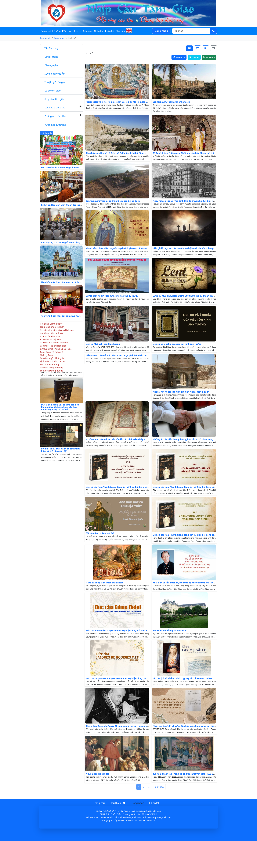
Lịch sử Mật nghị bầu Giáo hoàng (103, 344)
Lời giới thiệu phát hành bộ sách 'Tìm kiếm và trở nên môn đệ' (60, 431)
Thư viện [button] (120, 31)
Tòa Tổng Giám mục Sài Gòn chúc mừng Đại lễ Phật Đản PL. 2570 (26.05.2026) (80, 315)
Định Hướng (51, 56)
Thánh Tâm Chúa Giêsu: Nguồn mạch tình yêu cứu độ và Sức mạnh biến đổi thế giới (129, 248)
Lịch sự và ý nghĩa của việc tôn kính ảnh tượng (177, 344)
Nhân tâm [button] (99, 31)
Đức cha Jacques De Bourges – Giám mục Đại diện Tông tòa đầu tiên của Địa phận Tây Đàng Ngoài (136, 678)
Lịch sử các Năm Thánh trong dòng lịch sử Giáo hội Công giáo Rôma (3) (122, 487)
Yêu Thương (51, 48)
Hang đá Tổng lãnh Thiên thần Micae (104, 582)
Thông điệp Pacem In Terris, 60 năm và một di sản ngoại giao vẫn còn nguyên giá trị (129, 726)
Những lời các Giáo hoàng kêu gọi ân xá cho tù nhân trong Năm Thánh (189, 439)
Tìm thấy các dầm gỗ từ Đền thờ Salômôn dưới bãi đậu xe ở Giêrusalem (123, 153)
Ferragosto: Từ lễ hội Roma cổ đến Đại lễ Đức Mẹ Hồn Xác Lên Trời (120, 101)
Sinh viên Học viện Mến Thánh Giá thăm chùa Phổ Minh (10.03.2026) (76, 204)
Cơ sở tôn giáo (52, 90)
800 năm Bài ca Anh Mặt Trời (100, 533)
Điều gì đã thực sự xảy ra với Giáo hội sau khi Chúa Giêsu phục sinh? (188, 248)
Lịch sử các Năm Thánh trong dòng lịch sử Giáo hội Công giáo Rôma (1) (189, 534)
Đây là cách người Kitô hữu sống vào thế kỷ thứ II (112, 295)
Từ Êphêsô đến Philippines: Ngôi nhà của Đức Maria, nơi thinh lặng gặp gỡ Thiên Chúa (197, 153)
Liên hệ (110, 31)
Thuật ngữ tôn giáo (55, 82)
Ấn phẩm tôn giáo (54, 99)
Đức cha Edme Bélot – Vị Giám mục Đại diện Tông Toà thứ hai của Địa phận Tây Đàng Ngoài (132, 630)
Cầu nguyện (51, 65)
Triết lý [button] (77, 31)
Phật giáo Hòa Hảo (55, 116)
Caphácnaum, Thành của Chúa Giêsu (171, 101)
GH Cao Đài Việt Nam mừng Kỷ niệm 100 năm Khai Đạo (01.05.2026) (76, 167)
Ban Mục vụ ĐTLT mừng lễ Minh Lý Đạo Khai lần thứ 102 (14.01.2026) (76, 242)
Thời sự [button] (57, 31)
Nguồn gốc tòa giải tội (97, 773)
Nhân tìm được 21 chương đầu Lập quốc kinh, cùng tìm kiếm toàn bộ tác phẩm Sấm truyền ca (201, 726)
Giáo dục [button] (87, 31)
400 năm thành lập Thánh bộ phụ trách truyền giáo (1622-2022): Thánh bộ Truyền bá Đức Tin (200, 773)
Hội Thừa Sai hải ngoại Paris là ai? (170, 630)
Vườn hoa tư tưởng (55, 124)
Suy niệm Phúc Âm (54, 73)
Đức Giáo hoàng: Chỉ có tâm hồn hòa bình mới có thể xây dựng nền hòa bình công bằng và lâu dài (60, 388)
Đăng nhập (161, 31)
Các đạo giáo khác (54, 107)
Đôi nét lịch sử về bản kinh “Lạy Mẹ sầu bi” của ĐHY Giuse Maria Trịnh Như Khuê (194, 678)
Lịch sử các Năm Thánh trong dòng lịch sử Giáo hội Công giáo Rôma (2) (189, 487)
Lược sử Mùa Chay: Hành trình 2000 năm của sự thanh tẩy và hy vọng (189, 295)
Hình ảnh (46, 133)
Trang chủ (46, 31)
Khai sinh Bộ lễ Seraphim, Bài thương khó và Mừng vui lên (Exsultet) (188, 582)
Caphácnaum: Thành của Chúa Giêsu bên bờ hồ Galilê (113, 200)
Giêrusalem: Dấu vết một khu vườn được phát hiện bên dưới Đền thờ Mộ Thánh (127, 355)
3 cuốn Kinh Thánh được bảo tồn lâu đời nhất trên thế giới (116, 439)
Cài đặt (155, 803)
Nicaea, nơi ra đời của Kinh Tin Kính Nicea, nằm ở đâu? (181, 391)
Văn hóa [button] (68, 31)
